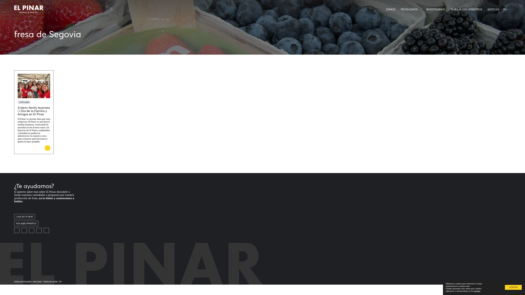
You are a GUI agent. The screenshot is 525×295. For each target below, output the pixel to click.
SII (60, 281)
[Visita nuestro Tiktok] (46, 230)
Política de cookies (50, 281)
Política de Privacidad (22, 281)
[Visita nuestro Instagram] (31, 230)
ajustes (477, 291)
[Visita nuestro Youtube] (39, 230)
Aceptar (513, 287)
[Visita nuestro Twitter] (24, 230)
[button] (507, 10)
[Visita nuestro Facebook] (16, 230)
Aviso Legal (37, 281)
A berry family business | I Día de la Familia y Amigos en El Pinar (34, 111)
